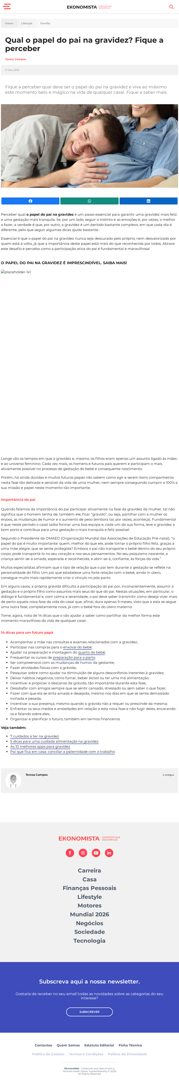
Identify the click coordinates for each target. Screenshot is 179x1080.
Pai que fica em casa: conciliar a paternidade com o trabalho (62, 751)
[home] (90, 7)
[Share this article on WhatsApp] (89, 200)
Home (9, 23)
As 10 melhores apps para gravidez (40, 746)
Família (45, 23)
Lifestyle (26, 23)
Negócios (89, 923)
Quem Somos (68, 1045)
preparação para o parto (74, 657)
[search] (171, 7)
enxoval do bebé (77, 647)
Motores (90, 905)
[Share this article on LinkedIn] (149, 200)
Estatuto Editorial (99, 1045)
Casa (90, 879)
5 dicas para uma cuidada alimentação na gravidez (54, 741)
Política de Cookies (48, 1054)
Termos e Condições (86, 1054)
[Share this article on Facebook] (30, 200)
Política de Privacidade (127, 1054)
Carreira (89, 870)
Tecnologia (89, 940)
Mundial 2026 (89, 914)
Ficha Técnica (130, 1045)
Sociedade (89, 931)
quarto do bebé (91, 652)
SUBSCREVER (89, 1012)
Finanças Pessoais (89, 888)
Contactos (43, 1045)
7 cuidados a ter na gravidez (34, 736)
